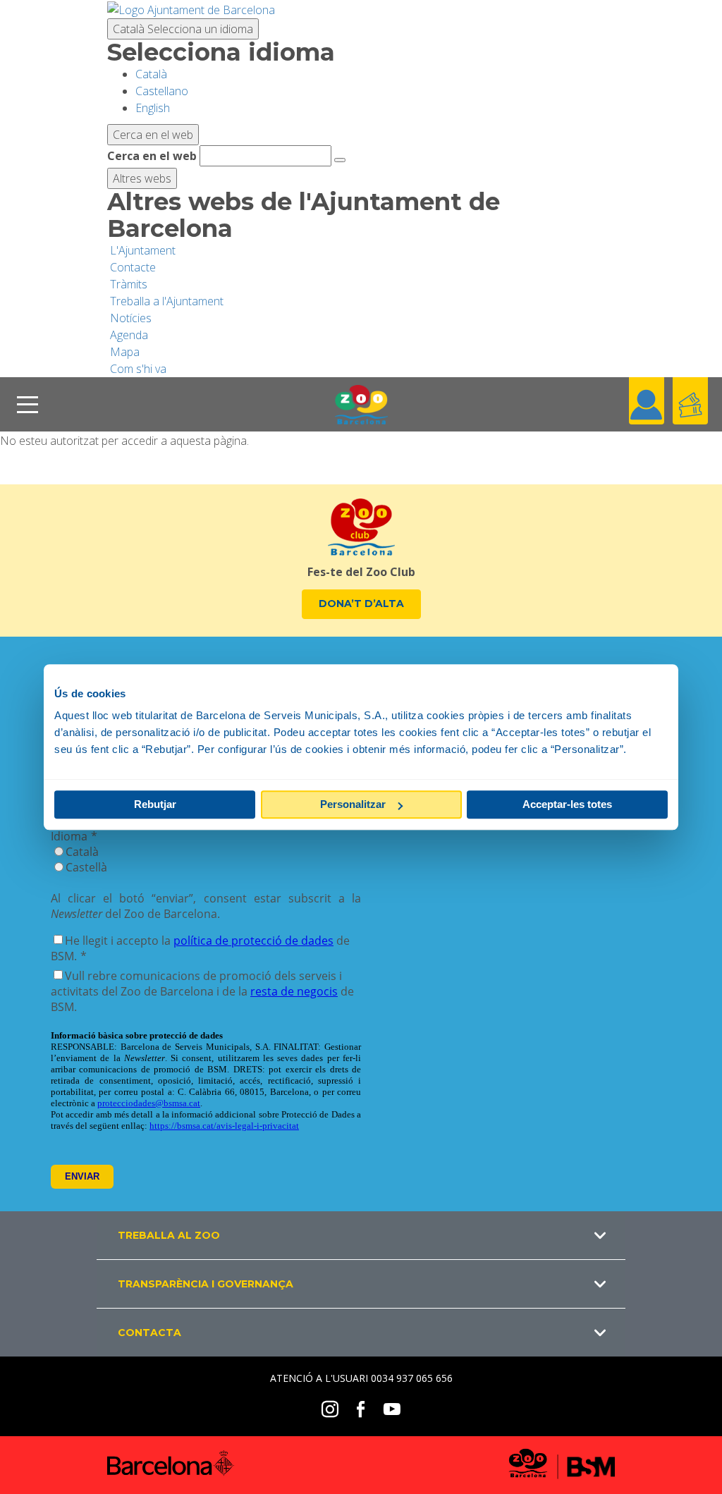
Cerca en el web (152, 156)
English (152, 108)
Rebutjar (155, 804)
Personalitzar (353, 804)
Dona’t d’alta (361, 603)
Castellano (161, 91)
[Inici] (361, 404)
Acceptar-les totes (567, 804)
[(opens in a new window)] (191, 8)
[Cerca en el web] (339, 160)
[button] (361, 1235)
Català (183, 29)
